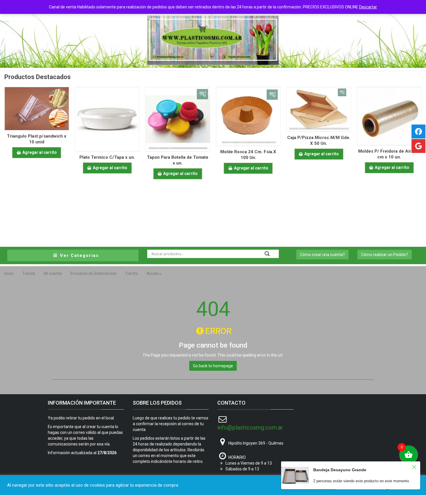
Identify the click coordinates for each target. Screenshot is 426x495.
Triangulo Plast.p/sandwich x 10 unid (36, 139)
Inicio (9, 273)
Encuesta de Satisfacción (93, 273)
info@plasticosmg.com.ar (250, 427)
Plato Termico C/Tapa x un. (107, 157)
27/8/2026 (106, 452)
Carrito (131, 273)
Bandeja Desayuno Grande (339, 469)
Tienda (28, 273)
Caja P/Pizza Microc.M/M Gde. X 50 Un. (318, 140)
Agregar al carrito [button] (39, 152)
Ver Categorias (78, 255)
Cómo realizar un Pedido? (384, 254)
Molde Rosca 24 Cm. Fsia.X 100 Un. (248, 154)
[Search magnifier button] (267, 254)
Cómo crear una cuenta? (322, 254)
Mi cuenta (53, 273)
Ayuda (153, 273)
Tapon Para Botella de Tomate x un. (177, 160)
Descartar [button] (368, 7)
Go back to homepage (213, 366)
